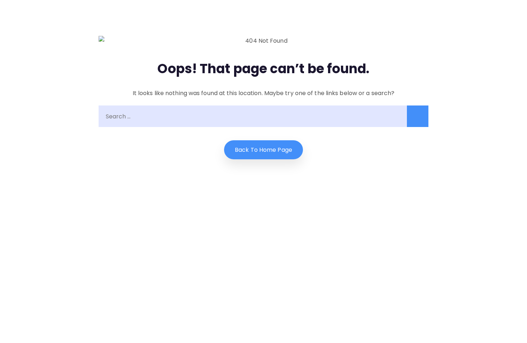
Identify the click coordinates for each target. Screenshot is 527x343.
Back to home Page (263, 150)
